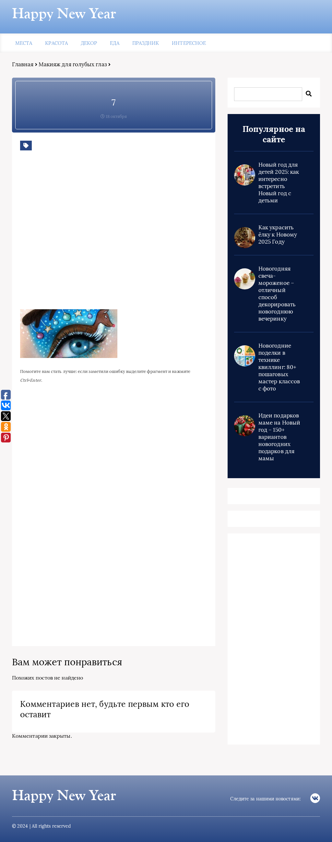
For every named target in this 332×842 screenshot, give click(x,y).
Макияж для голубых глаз (73, 64)
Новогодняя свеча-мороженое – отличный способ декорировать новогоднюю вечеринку (277, 293)
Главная (23, 64)
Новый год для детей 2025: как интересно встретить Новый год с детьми (278, 182)
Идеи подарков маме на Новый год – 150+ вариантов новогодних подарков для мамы (279, 437)
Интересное (189, 43)
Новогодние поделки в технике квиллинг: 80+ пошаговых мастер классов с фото (279, 367)
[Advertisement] (114, 235)
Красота (56, 43)
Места (23, 43)
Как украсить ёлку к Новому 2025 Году (277, 234)
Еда (114, 43)
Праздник (145, 43)
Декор (89, 43)
